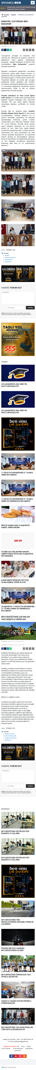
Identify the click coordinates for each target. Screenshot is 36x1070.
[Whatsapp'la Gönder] (10, 50)
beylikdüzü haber (9, 734)
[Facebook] (2, 50)
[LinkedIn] (8, 50)
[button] (27, 50)
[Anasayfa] (18, 1046)
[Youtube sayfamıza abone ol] (16, 1056)
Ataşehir (13, 14)
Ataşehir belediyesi (10, 257)
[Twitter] (5, 50)
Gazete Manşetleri (18, 1048)
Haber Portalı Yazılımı (10, 1067)
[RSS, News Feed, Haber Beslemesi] (24, 1056)
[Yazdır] (24, 50)
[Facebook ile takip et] (11, 1056)
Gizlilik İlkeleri (29, 1048)
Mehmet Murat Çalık (10, 736)
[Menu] (32, 2)
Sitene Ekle (18, 1050)
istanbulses (8, 262)
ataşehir (7, 255)
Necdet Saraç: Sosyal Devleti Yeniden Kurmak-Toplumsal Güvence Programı (21, 8)
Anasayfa (6, 14)
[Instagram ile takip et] (20, 1056)
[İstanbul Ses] (11, 2)
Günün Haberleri (6, 1048)
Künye (23, 1046)
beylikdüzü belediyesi (11, 738)
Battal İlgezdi (8, 259)
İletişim (29, 1046)
